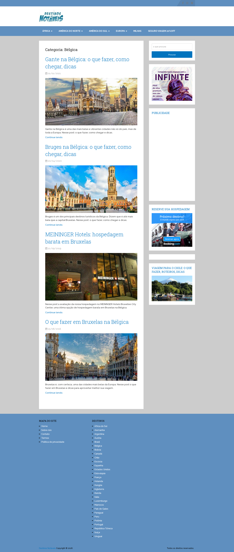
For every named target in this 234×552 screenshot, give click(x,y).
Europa (120, 31)
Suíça (97, 532)
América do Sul (98, 31)
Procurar (172, 55)
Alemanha (99, 430)
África (46, 31)
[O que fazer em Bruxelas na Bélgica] (91, 357)
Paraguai (98, 512)
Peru (96, 516)
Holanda (98, 481)
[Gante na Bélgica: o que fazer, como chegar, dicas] (91, 101)
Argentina (99, 434)
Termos (45, 438)
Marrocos (99, 505)
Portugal (98, 524)
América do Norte (69, 31)
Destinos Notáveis (47, 548)
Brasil (97, 442)
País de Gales (101, 509)
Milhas (137, 31)
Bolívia (97, 449)
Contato (45, 434)
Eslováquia (99, 473)
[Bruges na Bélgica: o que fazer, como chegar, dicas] (91, 189)
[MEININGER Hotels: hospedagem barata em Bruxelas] (91, 276)
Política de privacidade (52, 442)
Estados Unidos (102, 469)
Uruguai (98, 536)
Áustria (97, 438)
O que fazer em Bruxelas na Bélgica (87, 321)
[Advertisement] (172, 157)
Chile (96, 457)
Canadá (98, 453)
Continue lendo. (54, 137)
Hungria (98, 485)
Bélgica (98, 446)
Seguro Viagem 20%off (161, 31)
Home (44, 426)
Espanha (98, 465)
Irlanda (97, 493)
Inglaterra (99, 489)
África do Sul (100, 426)
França (97, 477)
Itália (96, 497)
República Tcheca (103, 528)
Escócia (98, 461)
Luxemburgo (100, 501)
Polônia (98, 520)
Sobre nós (46, 430)
